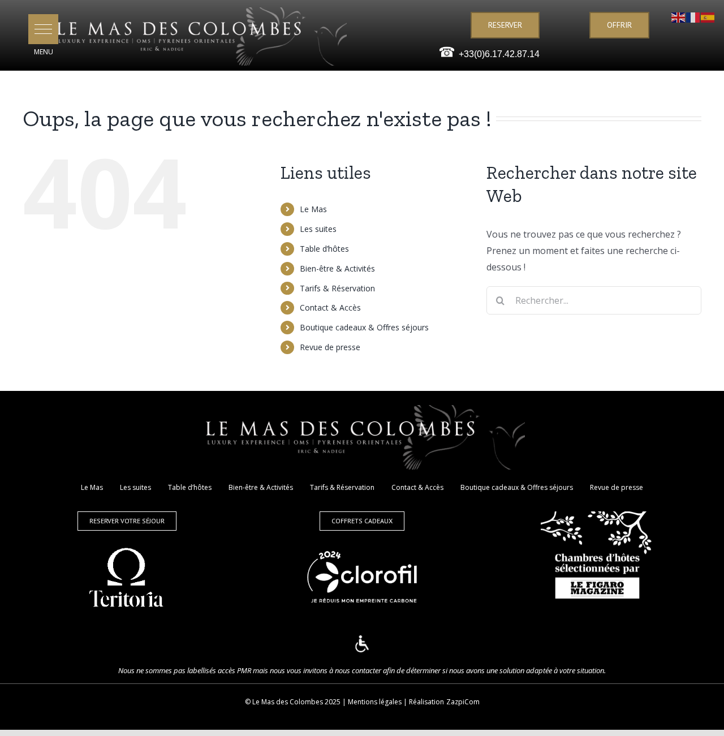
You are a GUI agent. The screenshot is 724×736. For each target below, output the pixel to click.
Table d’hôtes (324, 248)
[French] (693, 16)
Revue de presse (330, 347)
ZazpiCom (463, 702)
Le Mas (313, 209)
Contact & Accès (330, 307)
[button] (43, 29)
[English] (678, 16)
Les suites (318, 228)
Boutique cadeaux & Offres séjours (364, 327)
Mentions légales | (378, 702)
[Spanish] (708, 16)
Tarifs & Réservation (337, 288)
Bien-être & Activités (337, 268)
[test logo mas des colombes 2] (199, 12)
